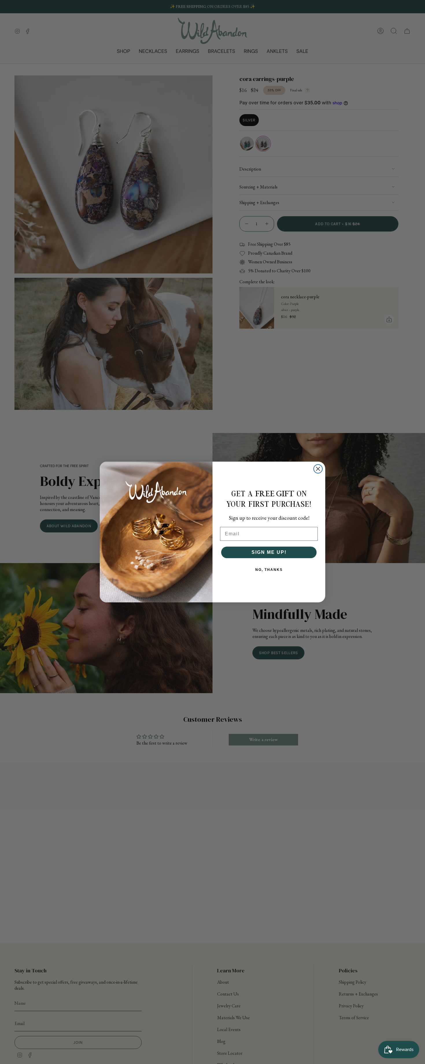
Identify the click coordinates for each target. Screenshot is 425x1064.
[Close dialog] (318, 469)
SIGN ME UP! (269, 552)
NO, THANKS (269, 570)
